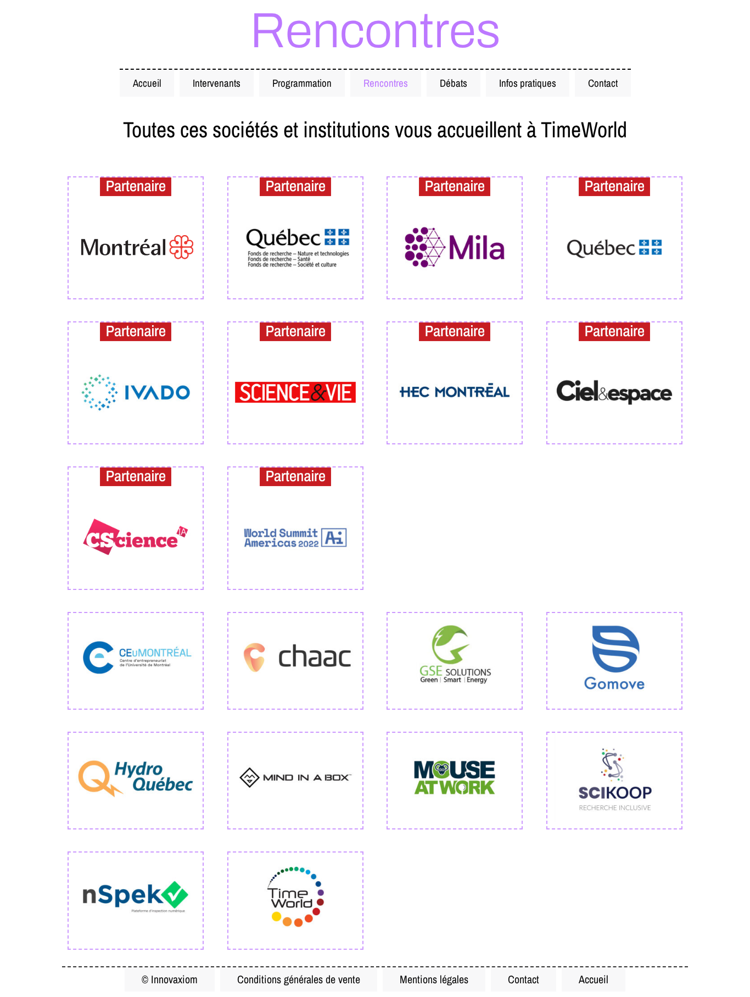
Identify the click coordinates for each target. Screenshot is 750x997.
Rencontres (385, 83)
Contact (603, 83)
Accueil (147, 83)
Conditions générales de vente (298, 979)
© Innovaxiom (170, 979)
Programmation (302, 83)
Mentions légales (434, 979)
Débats (453, 83)
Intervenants (216, 83)
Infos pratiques (527, 83)
